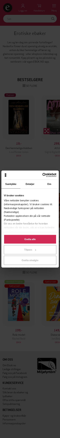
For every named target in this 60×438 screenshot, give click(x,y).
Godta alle (30, 239)
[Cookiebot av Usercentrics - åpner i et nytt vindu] (42, 175)
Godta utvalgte (30, 260)
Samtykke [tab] (10, 183)
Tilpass (28, 249)
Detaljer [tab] (30, 183)
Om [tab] (49, 183)
